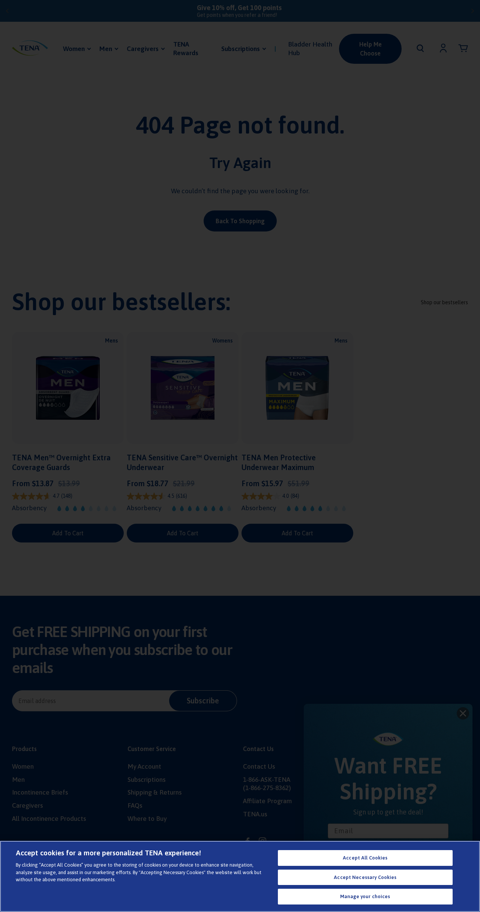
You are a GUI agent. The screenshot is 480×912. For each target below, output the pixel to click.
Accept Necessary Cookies (365, 877)
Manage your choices (365, 896)
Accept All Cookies (365, 858)
